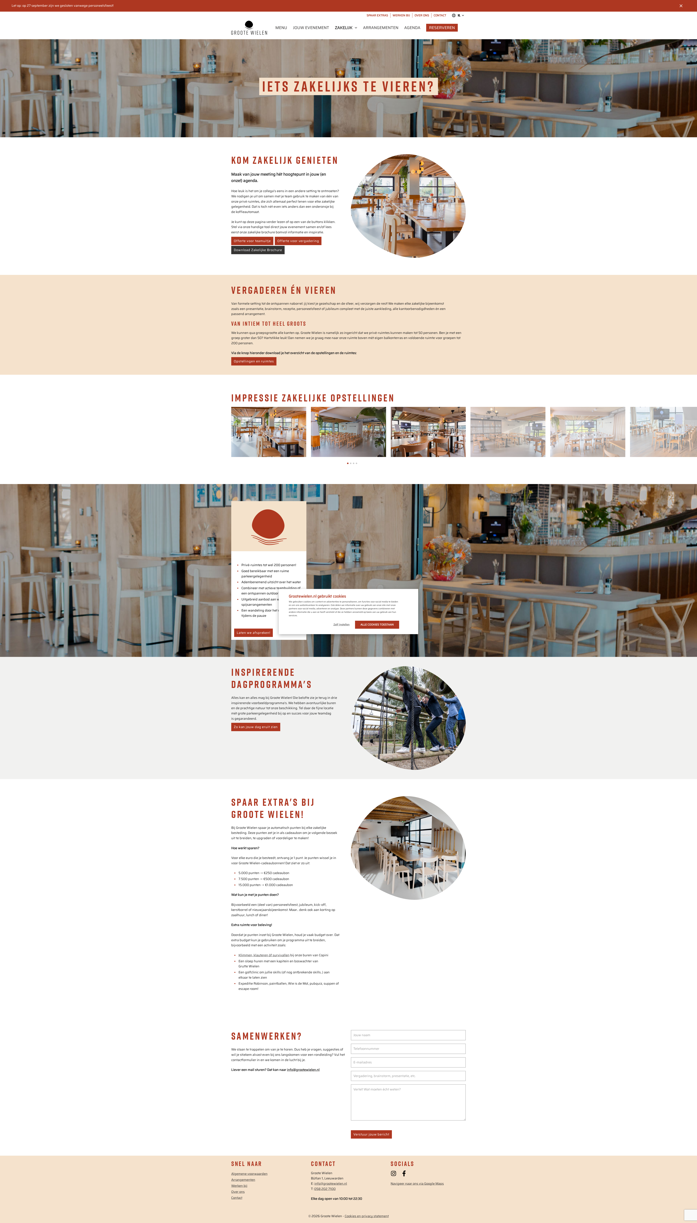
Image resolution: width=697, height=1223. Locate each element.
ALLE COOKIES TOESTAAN (377, 624)
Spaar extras (377, 15)
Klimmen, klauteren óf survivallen (264, 955)
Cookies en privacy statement (367, 1216)
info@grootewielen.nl (330, 1183)
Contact (440, 15)
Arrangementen (380, 28)
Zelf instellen (341, 624)
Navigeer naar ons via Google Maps (417, 1183)
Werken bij (401, 15)
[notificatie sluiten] (681, 5)
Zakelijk (343, 28)
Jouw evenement (311, 28)
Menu (281, 28)
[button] (347, 463)
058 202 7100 (325, 1188)
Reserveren (442, 28)
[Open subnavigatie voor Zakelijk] (356, 28)
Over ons (422, 15)
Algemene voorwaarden (249, 1173)
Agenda (412, 28)
